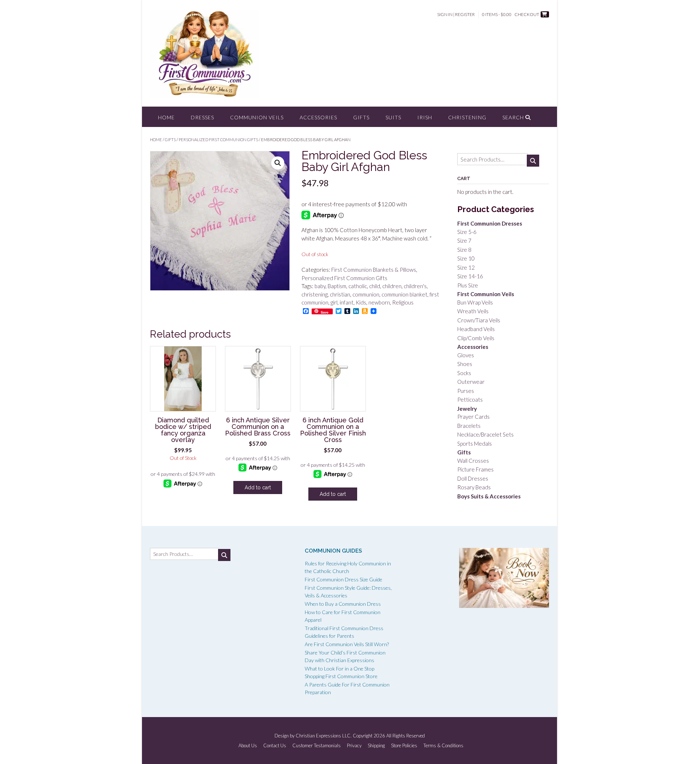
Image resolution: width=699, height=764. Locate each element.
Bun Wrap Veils (475, 302)
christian (340, 294)
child (374, 286)
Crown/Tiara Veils (478, 320)
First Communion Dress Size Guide (343, 579)
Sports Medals (474, 443)
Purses (465, 390)
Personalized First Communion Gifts (218, 139)
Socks (464, 373)
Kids (361, 302)
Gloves (465, 355)
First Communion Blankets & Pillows (373, 269)
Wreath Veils (473, 311)
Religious (403, 302)
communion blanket (404, 294)
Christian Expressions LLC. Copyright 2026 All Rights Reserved (360, 736)
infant (347, 302)
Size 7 (464, 240)
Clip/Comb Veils (475, 338)
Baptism (337, 286)
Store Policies (404, 745)
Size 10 (466, 258)
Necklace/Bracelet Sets (485, 434)
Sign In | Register (456, 14)
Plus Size (467, 285)
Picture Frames (475, 469)
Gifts (361, 117)
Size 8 (464, 249)
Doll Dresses (472, 478)
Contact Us (274, 745)
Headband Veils (476, 329)
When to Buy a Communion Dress (343, 604)
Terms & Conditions (443, 745)
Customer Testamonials (316, 745)
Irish (424, 117)
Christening (467, 117)
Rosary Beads (474, 487)
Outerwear (471, 381)
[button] (277, 163)
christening (314, 294)
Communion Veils (257, 117)
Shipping (376, 745)
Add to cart (258, 487)
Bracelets (469, 425)
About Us (247, 745)
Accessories (318, 117)
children (392, 286)
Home (166, 117)
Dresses (202, 117)
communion (365, 294)
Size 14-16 (470, 276)
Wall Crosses (473, 460)
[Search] (533, 161)
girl (334, 302)
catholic (357, 286)
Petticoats (470, 399)
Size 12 (466, 267)
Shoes (464, 364)
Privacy (354, 745)
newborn (379, 302)
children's (415, 286)
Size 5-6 (467, 231)
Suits (393, 117)
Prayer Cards (473, 416)
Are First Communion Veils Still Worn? (347, 644)
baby (320, 286)
